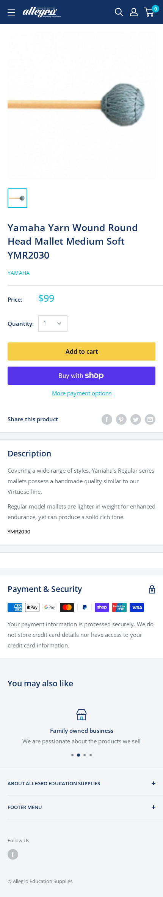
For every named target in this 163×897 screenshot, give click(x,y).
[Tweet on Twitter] (135, 419)
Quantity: (21, 323)
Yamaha (19, 272)
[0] (149, 12)
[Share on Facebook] (107, 419)
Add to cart (82, 351)
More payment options (81, 393)
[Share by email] (150, 419)
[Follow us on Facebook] (13, 854)
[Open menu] (11, 12)
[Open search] (119, 12)
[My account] (134, 12)
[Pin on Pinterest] (121, 419)
